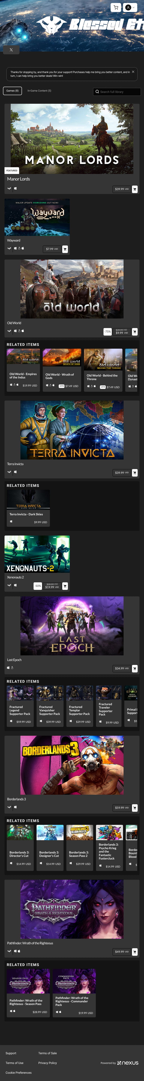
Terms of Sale (47, 1053)
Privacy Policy (47, 1063)
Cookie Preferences (19, 1072)
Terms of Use (14, 1063)
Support (11, 1053)
